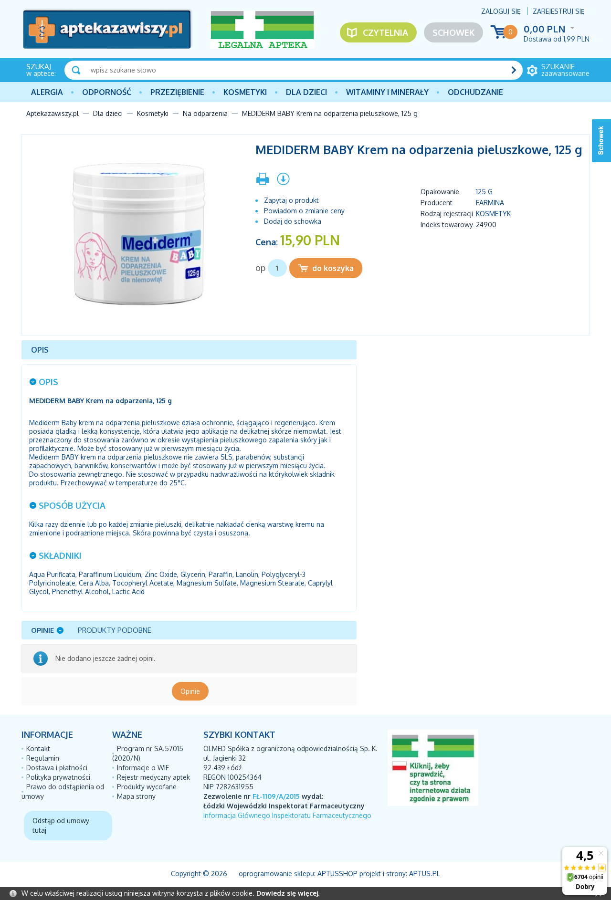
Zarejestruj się (559, 11)
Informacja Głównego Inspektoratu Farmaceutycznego (287, 815)
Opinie (190, 691)
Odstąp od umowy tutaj (60, 825)
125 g (484, 192)
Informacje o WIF (143, 768)
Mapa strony (136, 796)
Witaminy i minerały (387, 92)
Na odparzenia (205, 113)
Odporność (106, 92)
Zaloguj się (501, 11)
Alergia (47, 92)
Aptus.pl (424, 873)
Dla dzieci (306, 92)
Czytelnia (385, 32)
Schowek (453, 32)
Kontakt (38, 748)
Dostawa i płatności (56, 768)
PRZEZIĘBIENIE (177, 92)
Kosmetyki (245, 92)
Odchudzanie (475, 92)
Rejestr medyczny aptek (153, 777)
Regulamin (42, 758)
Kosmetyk (493, 213)
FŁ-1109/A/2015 (276, 796)
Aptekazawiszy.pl (52, 113)
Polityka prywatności (58, 777)
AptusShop (337, 873)
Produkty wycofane (147, 787)
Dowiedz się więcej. (287, 893)
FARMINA (490, 203)
